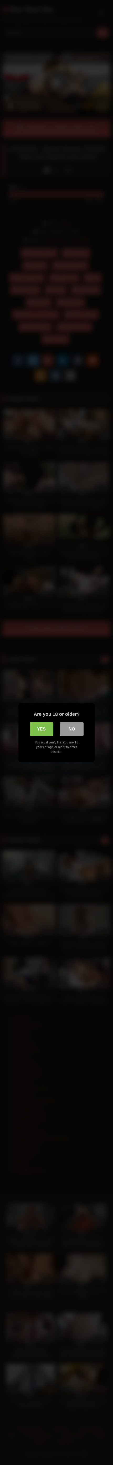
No (72, 729)
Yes (41, 729)
